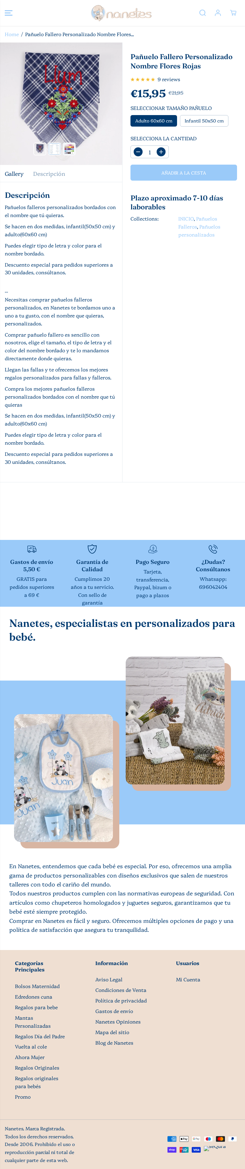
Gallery (14, 173)
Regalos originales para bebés (36, 1082)
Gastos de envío (114, 1011)
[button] (8, 13)
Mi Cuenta (188, 979)
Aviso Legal (108, 979)
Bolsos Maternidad (37, 986)
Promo (23, 1096)
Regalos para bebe (36, 1007)
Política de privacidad (121, 1000)
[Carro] (233, 13)
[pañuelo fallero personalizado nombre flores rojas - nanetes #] (61, 104)
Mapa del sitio (112, 1032)
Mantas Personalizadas (33, 1021)
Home (12, 34)
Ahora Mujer (30, 1057)
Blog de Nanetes (114, 1042)
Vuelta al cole (31, 1046)
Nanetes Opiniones (118, 1021)
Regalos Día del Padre (40, 1036)
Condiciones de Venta (120, 989)
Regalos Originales (37, 1067)
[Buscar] (203, 13)
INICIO (186, 218)
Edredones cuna (33, 996)
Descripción (49, 173)
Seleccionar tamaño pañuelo (171, 108)
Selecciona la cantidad (163, 138)
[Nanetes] (121, 13)
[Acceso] (218, 13)
